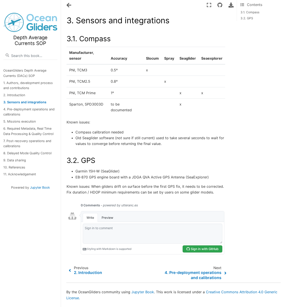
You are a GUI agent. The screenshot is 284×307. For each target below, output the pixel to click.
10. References (14, 167)
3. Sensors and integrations (24, 102)
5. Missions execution (19, 121)
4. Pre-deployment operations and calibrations (29, 111)
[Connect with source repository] (220, 5)
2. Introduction (14, 95)
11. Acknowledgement (19, 174)
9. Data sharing (14, 160)
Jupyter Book (40, 187)
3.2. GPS (247, 18)
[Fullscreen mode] (209, 5)
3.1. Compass (250, 12)
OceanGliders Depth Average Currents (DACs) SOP (24, 73)
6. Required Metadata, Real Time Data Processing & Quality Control (28, 131)
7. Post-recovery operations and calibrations (27, 143)
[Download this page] (231, 5)
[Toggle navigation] (69, 5)
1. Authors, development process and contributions (28, 85)
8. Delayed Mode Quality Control (27, 153)
